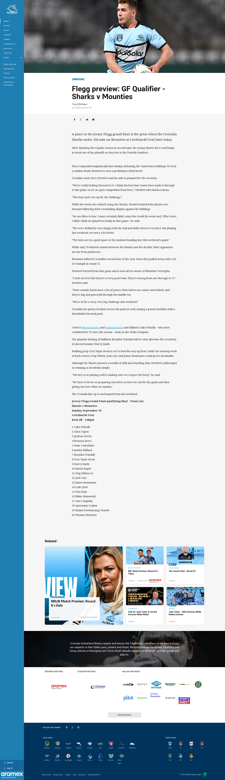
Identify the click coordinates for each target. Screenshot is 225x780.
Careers (68, 775)
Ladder (7, 35)
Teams (7, 39)
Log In (10, 768)
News (6, 21)
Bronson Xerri (91, 327)
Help (74, 775)
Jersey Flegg (78, 79)
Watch (7, 26)
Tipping (8, 53)
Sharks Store (9, 77)
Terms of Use (46, 775)
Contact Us (82, 775)
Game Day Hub (10, 64)
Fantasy (8, 48)
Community (10, 44)
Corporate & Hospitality (9, 83)
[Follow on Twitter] (72, 727)
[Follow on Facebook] (67, 727)
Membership (9, 69)
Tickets (7, 73)
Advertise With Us (94, 775)
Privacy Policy (58, 775)
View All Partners (124, 715)
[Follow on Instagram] (78, 727)
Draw (6, 30)
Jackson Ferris (114, 327)
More (6, 58)
